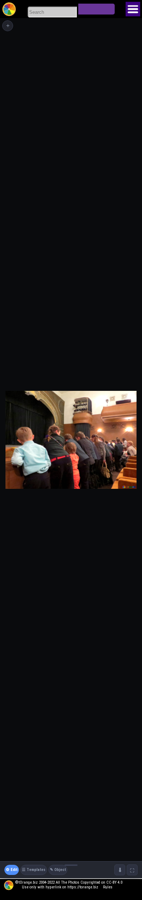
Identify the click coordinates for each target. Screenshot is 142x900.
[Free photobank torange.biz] (9, 9)
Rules (108, 887)
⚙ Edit (11, 869)
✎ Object (58, 869)
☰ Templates (34, 869)
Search (96, 9)
